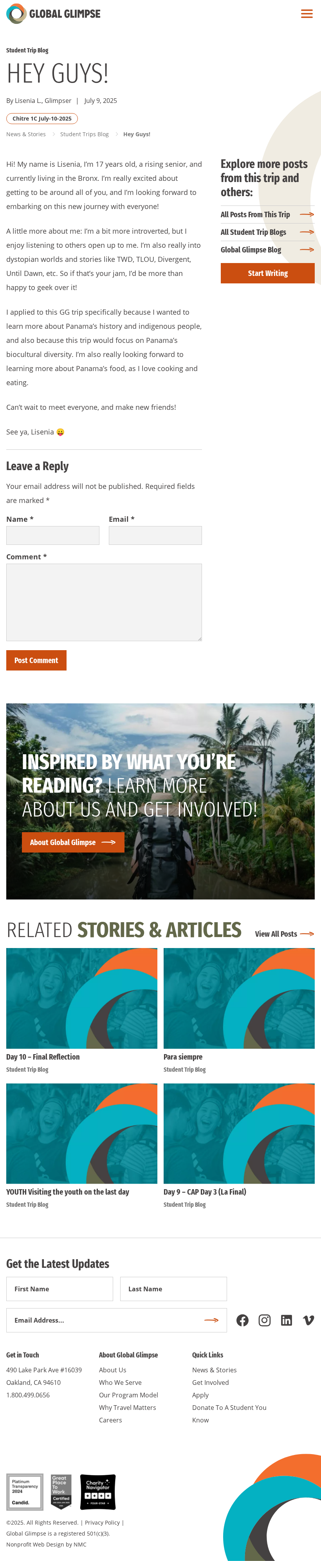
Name (20, 519)
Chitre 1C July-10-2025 (42, 118)
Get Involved (210, 1382)
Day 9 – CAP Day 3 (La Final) (205, 1192)
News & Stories (26, 134)
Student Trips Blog (84, 134)
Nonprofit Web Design (35, 1544)
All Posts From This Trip (255, 214)
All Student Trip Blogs (253, 232)
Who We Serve (120, 1382)
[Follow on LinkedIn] (286, 1320)
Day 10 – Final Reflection (43, 1057)
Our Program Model (128, 1395)
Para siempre (183, 1057)
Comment (26, 556)
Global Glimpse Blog (251, 250)
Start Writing (268, 273)
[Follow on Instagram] (264, 1320)
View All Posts (276, 934)
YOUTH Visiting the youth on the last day (67, 1192)
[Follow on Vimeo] (308, 1320)
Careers (110, 1420)
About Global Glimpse (63, 842)
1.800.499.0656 (28, 1395)
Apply (200, 1395)
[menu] (305, 13)
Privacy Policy (102, 1522)
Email (122, 519)
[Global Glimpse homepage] (53, 13)
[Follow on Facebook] (242, 1320)
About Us (112, 1370)
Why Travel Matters (127, 1407)
